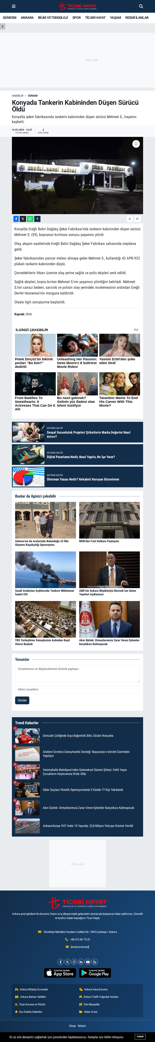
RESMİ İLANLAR (136, 18)
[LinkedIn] (81, 962)
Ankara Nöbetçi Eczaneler (34, 989)
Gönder (22, 700)
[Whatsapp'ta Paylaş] (30, 219)
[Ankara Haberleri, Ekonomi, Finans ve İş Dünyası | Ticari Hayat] (77, 6)
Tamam (140, 1036)
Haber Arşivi (90, 1012)
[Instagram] (74, 962)
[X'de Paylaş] (23, 219)
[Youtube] (88, 962)
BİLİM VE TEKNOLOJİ (53, 18)
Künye (72, 1026)
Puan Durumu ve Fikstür (32, 1004)
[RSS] (94, 962)
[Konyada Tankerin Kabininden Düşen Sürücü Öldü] (77, 175)
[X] (67, 962)
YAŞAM (115, 18)
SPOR (76, 18)
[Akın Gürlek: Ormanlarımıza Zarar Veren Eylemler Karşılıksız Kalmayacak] (109, 619)
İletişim (82, 1026)
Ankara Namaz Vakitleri (33, 997)
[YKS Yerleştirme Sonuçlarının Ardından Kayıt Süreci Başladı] (45, 619)
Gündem (33, 95)
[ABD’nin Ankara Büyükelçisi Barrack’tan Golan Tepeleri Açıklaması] (109, 569)
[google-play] (95, 973)
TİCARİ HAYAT (95, 18)
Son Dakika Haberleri (30, 1012)
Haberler (17, 95)
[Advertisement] (77, 863)
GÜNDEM (9, 18)
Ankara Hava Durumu (96, 989)
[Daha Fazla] (37, 219)
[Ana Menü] (14, 6)
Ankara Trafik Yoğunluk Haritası (101, 997)
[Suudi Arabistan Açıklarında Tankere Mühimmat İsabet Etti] (45, 569)
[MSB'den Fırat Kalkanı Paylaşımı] (109, 520)
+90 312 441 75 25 (80, 939)
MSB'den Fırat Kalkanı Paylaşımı (99, 541)
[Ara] (141, 6)
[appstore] (60, 973)
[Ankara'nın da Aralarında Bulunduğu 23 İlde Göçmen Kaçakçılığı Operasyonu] (45, 520)
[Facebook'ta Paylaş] (16, 219)
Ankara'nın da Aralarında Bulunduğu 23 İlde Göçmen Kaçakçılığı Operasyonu (42, 543)
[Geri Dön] (2, 26)
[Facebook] (60, 962)
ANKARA (27, 18)
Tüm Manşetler (92, 1004)
